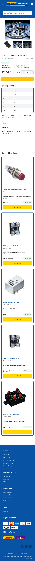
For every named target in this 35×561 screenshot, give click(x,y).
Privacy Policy (23, 553)
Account (6, 479)
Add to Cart (17, 207)
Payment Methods (9, 460)
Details (3, 123)
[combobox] (17, 13)
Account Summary (9, 495)
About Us (6, 454)
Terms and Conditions (13, 553)
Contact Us (6, 476)
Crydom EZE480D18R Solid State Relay (14, 421)
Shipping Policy (8, 463)
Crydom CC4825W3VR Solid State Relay (14, 365)
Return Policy (7, 466)
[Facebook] (22, 546)
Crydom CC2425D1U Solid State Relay (14, 253)
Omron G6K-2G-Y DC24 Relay (11, 309)
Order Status (7, 498)
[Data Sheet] (17, 66)
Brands (5, 511)
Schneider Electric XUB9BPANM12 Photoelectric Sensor (17, 197)
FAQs (5, 482)
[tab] (17, 123)
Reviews (4, 142)
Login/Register (8, 492)
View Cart (6, 501)
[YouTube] (30, 546)
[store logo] (17, 4)
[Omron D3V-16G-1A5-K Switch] (8, 45)
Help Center (7, 457)
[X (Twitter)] (26, 546)
